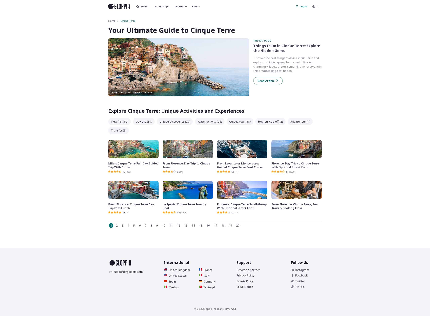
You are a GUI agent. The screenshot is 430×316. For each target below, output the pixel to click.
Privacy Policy (245, 275)
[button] (317, 6)
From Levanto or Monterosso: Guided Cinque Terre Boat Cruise (240, 165)
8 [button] (151, 225)
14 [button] (193, 225)
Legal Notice (244, 287)
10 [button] (163, 225)
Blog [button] (195, 6)
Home (111, 20)
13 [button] (186, 225)
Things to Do (262, 40)
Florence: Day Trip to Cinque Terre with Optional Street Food (295, 165)
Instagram (302, 270)
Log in (303, 6)
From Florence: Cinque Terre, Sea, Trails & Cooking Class (294, 206)
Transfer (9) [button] (118, 130)
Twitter (300, 281)
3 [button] (122, 225)
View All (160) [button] (119, 121)
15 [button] (200, 225)
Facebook (301, 275)
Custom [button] (179, 6)
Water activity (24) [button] (210, 121)
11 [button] (171, 225)
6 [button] (140, 225)
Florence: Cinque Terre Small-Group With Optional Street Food (242, 206)
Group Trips (162, 6)
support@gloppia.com (128, 272)
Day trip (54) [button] (144, 121)
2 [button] (117, 225)
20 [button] (238, 225)
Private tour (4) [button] (300, 121)
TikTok (299, 287)
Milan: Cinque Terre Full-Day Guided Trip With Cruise (133, 165)
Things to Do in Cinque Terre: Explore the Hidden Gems (286, 48)
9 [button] (157, 225)
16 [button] (208, 225)
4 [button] (128, 225)
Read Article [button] (266, 81)
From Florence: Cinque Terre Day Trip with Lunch (131, 206)
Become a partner (248, 270)
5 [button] (134, 225)
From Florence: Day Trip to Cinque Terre (186, 165)
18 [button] (223, 225)
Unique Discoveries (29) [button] (174, 121)
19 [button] (230, 225)
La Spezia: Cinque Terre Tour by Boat (184, 206)
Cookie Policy (245, 281)
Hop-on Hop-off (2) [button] (270, 121)
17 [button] (215, 225)
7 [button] (145, 225)
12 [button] (178, 225)
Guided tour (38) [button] (240, 121)
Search (145, 6)
